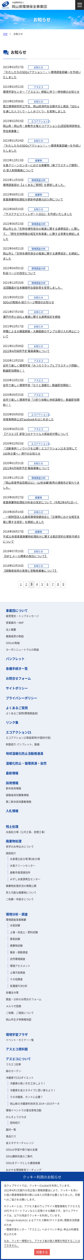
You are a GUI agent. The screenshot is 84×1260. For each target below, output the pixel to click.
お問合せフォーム (18, 678)
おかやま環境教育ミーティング (23, 1170)
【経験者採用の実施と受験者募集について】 (30, 571)
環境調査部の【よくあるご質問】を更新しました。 (34, 185)
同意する (42, 1252)
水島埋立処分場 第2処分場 (25, 859)
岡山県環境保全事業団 (24, 4)
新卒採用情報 (13, 788)
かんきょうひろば (16, 1117)
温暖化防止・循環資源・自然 (26, 763)
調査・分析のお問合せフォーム (23, 999)
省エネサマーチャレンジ (20, 1143)
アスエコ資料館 (17, 1049)
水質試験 (15, 925)
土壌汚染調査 (17, 972)
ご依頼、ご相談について (20, 1013)
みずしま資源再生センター (25, 879)
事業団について (17, 610)
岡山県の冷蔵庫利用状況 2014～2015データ (35, 1103)
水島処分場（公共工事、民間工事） (26, 832)
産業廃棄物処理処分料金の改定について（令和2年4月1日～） (41, 502)
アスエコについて (18, 1058)
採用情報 (12, 782)
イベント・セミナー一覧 (20, 1040)
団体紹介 (15, 1122)
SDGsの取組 (13, 643)
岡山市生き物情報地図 (18, 1019)
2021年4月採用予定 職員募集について (26, 468)
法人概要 (11, 629)
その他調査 (16, 979)
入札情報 (12, 810)
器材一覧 (11, 1129)
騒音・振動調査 (19, 952)
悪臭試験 (15, 939)
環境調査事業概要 (16, 919)
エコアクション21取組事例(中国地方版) (28, 737)
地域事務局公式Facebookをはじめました (28, 419)
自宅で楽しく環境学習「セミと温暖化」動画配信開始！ (37, 385)
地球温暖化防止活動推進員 (24, 753)
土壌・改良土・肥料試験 (24, 932)
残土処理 (12, 826)
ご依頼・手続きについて (20, 899)
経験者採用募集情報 (17, 795)
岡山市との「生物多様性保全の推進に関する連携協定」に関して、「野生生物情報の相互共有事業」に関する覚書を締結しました (41, 234)
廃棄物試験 (16, 945)
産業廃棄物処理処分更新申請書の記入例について (33, 199)
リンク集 (12, 722)
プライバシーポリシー (21, 698)
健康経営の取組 (15, 636)
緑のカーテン (13, 1071)
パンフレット (15, 658)
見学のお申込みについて (20, 846)
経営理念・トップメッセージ (22, 616)
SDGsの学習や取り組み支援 (22, 1149)
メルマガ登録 (13, 1006)
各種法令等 (12, 992)
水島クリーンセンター (22, 865)
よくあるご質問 (17, 707)
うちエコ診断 (13, 1064)
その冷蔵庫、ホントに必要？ (26, 1097)
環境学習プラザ (17, 1034)
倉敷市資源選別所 (20, 872)
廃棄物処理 (13, 841)
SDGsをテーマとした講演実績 (23, 1163)
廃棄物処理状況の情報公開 (21, 886)
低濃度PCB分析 (18, 986)
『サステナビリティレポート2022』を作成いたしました (37, 214)
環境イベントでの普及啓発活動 (23, 1110)
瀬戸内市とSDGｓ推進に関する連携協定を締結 (31, 317)
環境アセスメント (20, 966)
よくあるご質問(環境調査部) (22, 713)
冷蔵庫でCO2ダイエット (20, 1077)
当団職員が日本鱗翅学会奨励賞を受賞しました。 (33, 287)
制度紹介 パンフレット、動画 (22, 744)
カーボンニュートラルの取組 (22, 649)
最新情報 (12, 773)
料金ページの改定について (19, 273)
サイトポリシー (17, 688)
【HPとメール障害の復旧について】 (25, 556)
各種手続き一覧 (17, 668)
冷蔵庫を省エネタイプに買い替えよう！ (33, 1090)
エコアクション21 (18, 732)
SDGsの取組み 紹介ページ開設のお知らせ (28, 302)
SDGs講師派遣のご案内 (19, 1156)
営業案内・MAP (15, 622)
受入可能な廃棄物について (21, 892)
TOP (5, 34)
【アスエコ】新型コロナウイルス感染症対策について (36, 434)
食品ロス (11, 1136)
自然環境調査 (17, 959)
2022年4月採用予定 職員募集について (26, 351)
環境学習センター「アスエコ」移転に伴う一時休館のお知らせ (41, 92)
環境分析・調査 (17, 914)
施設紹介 (11, 853)
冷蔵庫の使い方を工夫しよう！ (28, 1083)
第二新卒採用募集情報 (18, 801)
